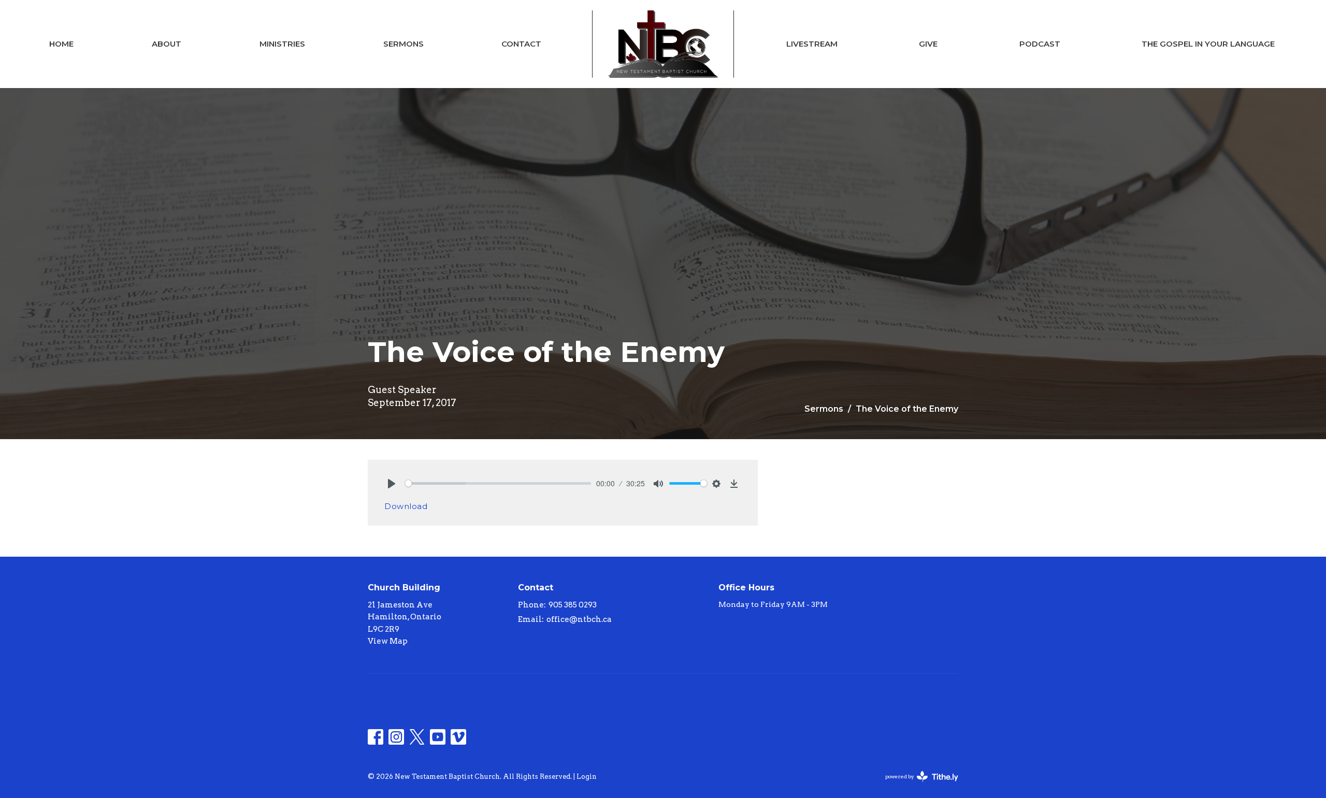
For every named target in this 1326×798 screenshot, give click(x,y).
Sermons (403, 44)
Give (928, 44)
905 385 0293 (573, 605)
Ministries (282, 44)
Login (586, 776)
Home (61, 44)
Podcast (1039, 44)
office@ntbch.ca (579, 619)
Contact (521, 44)
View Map (388, 641)
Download (405, 506)
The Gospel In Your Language (1208, 44)
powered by (916, 785)
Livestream (812, 44)
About (166, 44)
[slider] (498, 483)
